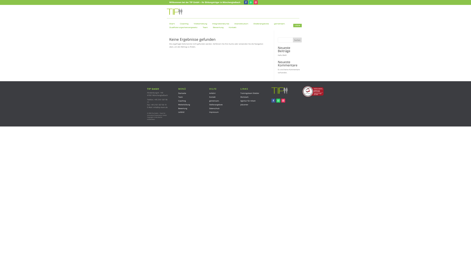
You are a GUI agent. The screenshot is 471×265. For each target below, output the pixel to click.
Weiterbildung (200, 24)
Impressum (214, 112)
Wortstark (244, 97)
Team (205, 27)
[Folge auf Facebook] (246, 2)
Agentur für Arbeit (247, 101)
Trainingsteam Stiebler (249, 93)
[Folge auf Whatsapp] (251, 2)
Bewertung (218, 27)
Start (172, 24)
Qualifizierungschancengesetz (183, 27)
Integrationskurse (220, 24)
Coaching (184, 24)
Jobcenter (244, 104)
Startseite (182, 93)
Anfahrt (212, 93)
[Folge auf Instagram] (256, 2)
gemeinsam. (279, 24)
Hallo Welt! (282, 55)
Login (297, 25)
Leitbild (181, 112)
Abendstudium (241, 24)
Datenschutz (214, 108)
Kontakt (232, 27)
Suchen (297, 40)
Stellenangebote (261, 24)
